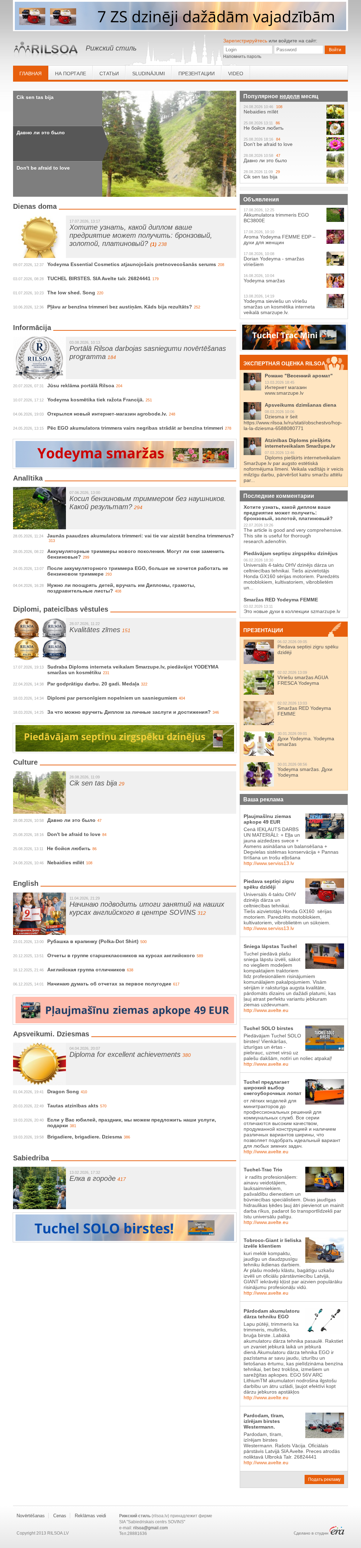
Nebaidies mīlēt (65, 862)
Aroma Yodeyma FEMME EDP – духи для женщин (280, 239)
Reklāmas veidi (90, 1515)
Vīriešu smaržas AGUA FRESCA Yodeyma (302, 680)
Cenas (59, 1515)
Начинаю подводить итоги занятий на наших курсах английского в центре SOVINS (146, 908)
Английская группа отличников (86, 969)
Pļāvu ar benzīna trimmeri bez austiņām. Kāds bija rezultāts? (119, 307)
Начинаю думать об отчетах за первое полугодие (109, 984)
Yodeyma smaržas (264, 280)
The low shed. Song (71, 292)
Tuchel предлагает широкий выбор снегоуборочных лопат (272, 1087)
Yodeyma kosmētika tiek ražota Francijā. (95, 399)
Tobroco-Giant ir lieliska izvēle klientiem (272, 1243)
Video (235, 73)
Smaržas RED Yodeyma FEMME (281, 599)
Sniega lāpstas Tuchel (270, 946)
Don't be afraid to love (43, 168)
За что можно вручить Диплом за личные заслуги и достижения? (129, 712)
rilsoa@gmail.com (150, 1527)
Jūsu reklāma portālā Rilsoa (80, 385)
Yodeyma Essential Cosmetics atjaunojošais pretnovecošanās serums (131, 264)
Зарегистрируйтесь (245, 40)
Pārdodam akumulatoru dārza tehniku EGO (272, 1313)
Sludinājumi (148, 73)
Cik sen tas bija (35, 97)
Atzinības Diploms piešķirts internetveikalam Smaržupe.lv (300, 443)
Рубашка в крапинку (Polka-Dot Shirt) (93, 941)
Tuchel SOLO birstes (268, 1028)
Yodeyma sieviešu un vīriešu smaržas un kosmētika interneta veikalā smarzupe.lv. (279, 306)
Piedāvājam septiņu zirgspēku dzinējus (291, 553)
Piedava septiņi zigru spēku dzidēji (269, 884)
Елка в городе (92, 1178)
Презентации (196, 73)
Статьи (109, 73)
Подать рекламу (324, 1479)
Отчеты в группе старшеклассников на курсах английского (121, 955)
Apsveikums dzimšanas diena (300, 405)
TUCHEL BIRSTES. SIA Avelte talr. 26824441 (99, 278)
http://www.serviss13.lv (269, 863)
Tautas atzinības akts (72, 1105)
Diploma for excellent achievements (124, 1054)
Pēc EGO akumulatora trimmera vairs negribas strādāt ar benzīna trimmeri (135, 428)
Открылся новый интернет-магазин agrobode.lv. (107, 414)
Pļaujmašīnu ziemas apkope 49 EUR (267, 819)
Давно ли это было (41, 132)
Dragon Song (63, 1091)
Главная (30, 73)
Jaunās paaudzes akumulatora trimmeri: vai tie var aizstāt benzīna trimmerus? (140, 535)
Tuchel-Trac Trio (263, 1169)
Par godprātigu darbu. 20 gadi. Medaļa (93, 684)
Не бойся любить (69, 848)
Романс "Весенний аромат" (299, 375)
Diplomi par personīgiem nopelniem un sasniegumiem (112, 698)
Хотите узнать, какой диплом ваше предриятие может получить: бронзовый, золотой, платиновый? (140, 235)
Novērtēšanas (31, 1515)
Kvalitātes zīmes (94, 630)
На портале (70, 73)
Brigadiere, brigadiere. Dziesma (84, 1137)
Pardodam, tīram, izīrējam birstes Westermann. (264, 1421)
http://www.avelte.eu (266, 1010)
